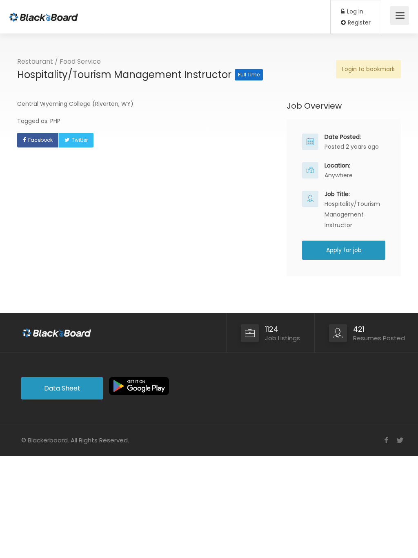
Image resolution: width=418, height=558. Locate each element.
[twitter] (400, 440)
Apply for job (344, 250)
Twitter (80, 139)
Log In (354, 11)
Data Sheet (62, 388)
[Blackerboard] (43, 12)
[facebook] (386, 440)
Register (358, 22)
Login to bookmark (368, 69)
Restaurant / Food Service (59, 61)
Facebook (40, 139)
